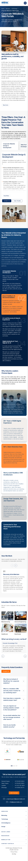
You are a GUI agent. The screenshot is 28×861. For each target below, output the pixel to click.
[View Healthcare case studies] (7, 629)
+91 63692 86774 (19, 787)
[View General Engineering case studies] (21, 617)
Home (2, 8)
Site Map (14, 854)
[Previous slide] (12, 565)
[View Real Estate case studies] (21, 629)
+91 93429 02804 (19, 781)
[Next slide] (15, 565)
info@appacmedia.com (16, 802)
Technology (14, 8)
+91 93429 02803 (19, 783)
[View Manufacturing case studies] (7, 617)
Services (8, 8)
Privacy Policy (14, 851)
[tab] (9, 145)
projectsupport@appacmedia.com (16, 799)
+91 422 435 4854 (20, 785)
